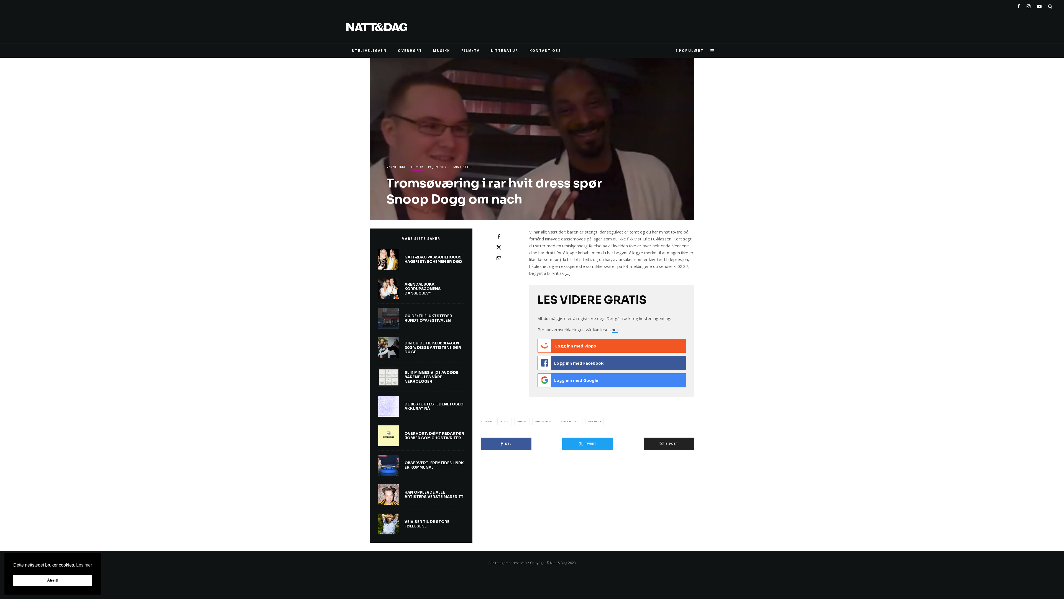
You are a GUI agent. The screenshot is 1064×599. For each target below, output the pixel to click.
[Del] (499, 236)
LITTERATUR (504, 50)
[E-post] (499, 258)
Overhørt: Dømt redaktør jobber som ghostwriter (434, 436)
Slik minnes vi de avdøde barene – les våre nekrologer (431, 377)
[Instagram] (1028, 5)
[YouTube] (1039, 5)
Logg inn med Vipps (575, 346)
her (615, 329)
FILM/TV (470, 50)
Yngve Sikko (396, 167)
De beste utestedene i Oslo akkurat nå (434, 406)
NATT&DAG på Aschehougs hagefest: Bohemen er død (433, 259)
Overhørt (410, 50)
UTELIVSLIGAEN (369, 50)
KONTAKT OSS (545, 50)
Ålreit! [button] (52, 580)
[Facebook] (1018, 5)
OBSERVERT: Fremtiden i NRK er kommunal (434, 465)
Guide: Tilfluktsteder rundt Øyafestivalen (428, 318)
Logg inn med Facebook (578, 363)
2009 (505, 421)
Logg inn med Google (576, 380)
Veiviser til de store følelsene (427, 524)
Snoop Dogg (570, 421)
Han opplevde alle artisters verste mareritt (434, 494)
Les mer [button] (84, 565)
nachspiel (544, 421)
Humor (417, 167)
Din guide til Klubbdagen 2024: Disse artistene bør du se (433, 347)
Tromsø (595, 421)
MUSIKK (441, 50)
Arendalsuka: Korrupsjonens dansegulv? (423, 288)
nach (522, 421)
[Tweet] (499, 247)
